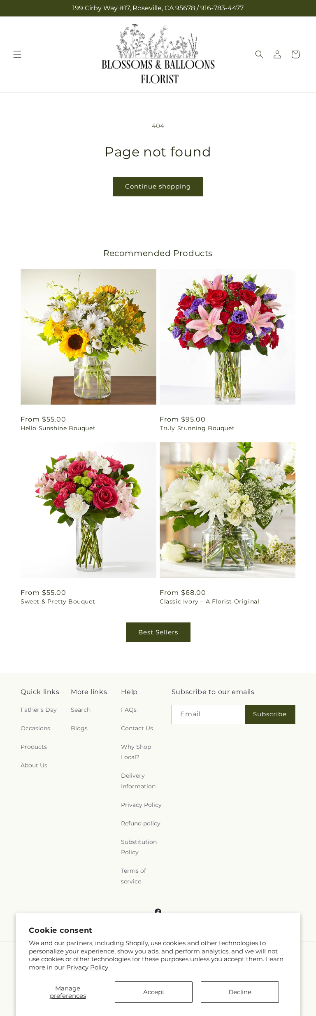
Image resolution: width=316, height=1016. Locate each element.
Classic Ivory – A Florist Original (209, 601)
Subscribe (270, 714)
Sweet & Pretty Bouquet (58, 601)
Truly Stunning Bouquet (197, 428)
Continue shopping (158, 186)
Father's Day (39, 709)
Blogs (79, 728)
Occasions (35, 728)
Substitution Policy (139, 847)
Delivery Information (138, 781)
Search (81, 709)
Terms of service (133, 876)
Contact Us (137, 728)
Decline (239, 992)
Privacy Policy (87, 967)
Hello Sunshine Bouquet (58, 428)
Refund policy (140, 823)
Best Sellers (158, 632)
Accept (154, 992)
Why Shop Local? (136, 752)
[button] (17, 54)
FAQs (129, 709)
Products (34, 746)
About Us (34, 765)
